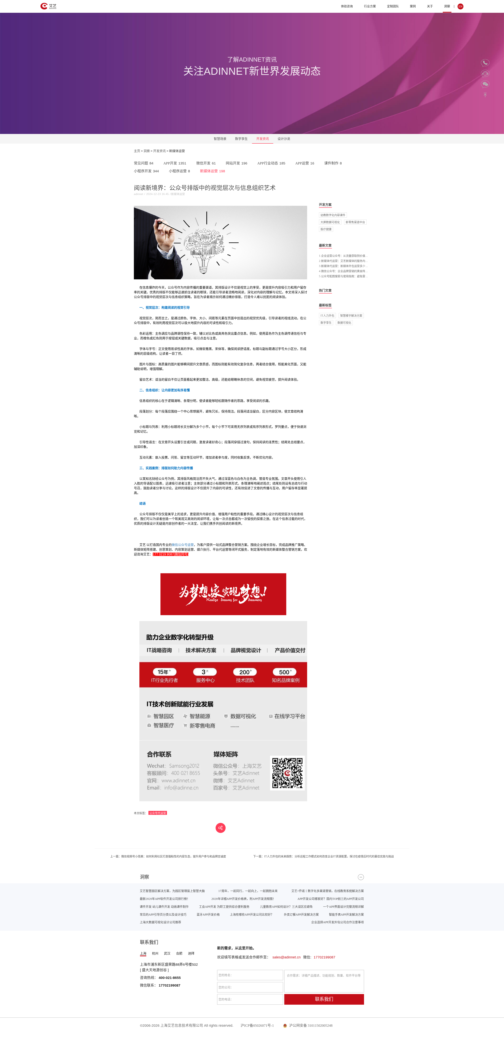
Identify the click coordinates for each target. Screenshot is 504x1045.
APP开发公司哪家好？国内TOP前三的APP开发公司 (330, 898)
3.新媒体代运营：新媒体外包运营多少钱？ (345, 266)
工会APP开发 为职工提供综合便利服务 (224, 906)
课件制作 (333, 163)
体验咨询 (347, 6)
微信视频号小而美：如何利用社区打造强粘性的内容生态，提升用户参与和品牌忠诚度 (168, 856)
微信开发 (206, 163)
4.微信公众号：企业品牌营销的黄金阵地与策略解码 (350, 271)
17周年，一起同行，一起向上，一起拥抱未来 (248, 890)
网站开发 (236, 163)
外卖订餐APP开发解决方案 (301, 914)
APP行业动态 (271, 163)
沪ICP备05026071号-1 (257, 1025)
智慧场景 (220, 138)
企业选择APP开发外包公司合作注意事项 (337, 922)
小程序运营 (179, 171)
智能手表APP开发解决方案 (346, 914)
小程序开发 (146, 171)
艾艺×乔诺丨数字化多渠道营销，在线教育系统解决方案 (327, 890)
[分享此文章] (221, 828)
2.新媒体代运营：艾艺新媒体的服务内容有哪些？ (349, 260)
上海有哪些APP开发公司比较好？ (252, 914)
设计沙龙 (284, 138)
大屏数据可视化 (330, 222)
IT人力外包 (327, 315)
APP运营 (304, 163)
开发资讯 (262, 138)
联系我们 (324, 999)
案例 (413, 6)
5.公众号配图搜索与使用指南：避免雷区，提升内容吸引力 (354, 276)
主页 (137, 151)
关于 (430, 6)
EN (460, 6)
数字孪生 (241, 138)
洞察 (447, 6)
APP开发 (174, 163)
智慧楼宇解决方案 (351, 315)
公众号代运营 (157, 813)
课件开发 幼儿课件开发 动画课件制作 (164, 906)
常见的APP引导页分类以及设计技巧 (163, 914)
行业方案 (370, 6)
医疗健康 (326, 229)
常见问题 (143, 163)
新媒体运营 (212, 171)
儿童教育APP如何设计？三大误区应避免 (286, 906)
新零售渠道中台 (355, 222)
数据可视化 (344, 322)
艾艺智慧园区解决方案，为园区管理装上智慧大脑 (172, 890)
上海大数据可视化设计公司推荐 (160, 922)
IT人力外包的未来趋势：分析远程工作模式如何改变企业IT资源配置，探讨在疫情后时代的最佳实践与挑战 (323, 856)
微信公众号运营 (183, 545)
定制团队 (393, 6)
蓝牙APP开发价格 (208, 914)
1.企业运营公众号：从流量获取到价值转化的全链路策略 (353, 255)
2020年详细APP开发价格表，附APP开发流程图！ (243, 898)
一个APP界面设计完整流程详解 (343, 906)
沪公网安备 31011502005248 (310, 1025)
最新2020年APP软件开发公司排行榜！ (165, 898)
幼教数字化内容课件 (333, 215)
